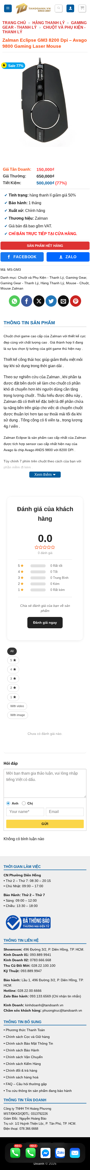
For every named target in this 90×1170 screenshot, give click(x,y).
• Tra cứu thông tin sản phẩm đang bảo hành (38, 1090)
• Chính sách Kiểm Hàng (22, 1063)
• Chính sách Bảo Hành (21, 1050)
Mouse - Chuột (77, 283)
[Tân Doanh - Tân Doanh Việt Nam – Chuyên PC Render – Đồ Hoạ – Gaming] (33, 8)
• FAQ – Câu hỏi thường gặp (25, 1084)
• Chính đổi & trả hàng (20, 1070)
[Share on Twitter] (51, 301)
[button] (8, 9)
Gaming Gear (76, 277)
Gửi (45, 824)
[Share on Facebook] (26, 301)
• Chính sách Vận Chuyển (23, 1057)
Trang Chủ (14, 23)
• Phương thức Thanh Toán (24, 1030)
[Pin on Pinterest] (75, 301)
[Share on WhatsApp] (14, 301)
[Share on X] (39, 301)
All (12, 651)
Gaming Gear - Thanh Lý (19, 283)
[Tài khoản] (70, 9)
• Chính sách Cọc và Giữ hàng (27, 1036)
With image (17, 715)
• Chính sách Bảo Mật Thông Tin (28, 1043)
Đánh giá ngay (45, 622)
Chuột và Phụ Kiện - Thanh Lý (41, 277)
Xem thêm (43, 475)
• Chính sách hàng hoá (21, 1077)
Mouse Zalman (11, 288)
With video (17, 706)
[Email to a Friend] (63, 301)
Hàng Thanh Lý (48, 23)
